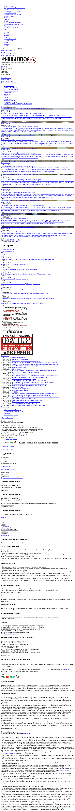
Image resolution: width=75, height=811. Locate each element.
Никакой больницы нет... (19, 367)
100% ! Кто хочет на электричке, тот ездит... (25, 366)
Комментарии (5, 356)
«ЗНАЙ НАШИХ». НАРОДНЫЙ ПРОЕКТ (18, 104)
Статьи (21, 9)
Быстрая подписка (6, 466)
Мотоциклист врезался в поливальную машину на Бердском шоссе (22, 303)
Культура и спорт (9, 92)
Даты (6, 97)
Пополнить (4, 517)
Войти (6, 29)
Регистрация (5, 526)
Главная (10, 6)
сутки (2, 252)
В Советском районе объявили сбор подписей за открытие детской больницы (25, 289)
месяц (2, 256)
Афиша (6, 19)
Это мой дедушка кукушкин (20, 359)
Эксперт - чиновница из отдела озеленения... (26, 402)
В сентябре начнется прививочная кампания (14, 264)
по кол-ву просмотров (7, 249)
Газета (18, 11)
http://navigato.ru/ (10, 753)
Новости (22, 8)
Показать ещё (5, 407)
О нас (6, 18)
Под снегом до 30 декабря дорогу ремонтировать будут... (29, 384)
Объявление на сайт (7, 450)
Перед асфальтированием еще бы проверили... (26, 372)
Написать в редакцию (11, 27)
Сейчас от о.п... (16, 369)
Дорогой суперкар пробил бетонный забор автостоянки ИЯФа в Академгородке (26, 274)
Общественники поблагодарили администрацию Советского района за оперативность (28, 298)
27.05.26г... (15, 392)
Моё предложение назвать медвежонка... (24, 398)
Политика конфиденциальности (14, 24)
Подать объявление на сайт (12, 14)
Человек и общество (10, 87)
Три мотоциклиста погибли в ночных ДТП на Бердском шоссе (20, 284)
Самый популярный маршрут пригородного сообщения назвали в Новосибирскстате (27, 259)
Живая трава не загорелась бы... (22, 388)
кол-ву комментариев (7, 251)
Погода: (3, 66)
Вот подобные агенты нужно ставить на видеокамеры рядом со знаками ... (35, 393)
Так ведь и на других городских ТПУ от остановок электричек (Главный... (35, 364)
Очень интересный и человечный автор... (25, 403)
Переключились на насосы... (20, 390)
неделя (3, 254)
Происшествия (9, 86)
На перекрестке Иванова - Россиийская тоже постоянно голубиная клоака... (35, 397)
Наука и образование (10, 91)
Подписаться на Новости (12, 8)
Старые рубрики (9, 100)
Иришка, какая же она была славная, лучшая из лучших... (30, 385)
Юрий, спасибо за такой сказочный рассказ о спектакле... (29, 380)
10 (14, 240)
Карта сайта (8, 26)
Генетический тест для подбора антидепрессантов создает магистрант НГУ (24, 293)
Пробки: (3, 68)
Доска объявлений (10, 13)
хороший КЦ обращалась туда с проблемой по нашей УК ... (30, 377)
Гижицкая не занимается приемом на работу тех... (27, 400)
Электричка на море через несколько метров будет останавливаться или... (35, 370)
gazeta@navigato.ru (11, 439)
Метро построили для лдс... (20, 357)
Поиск (6, 6)
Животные (7, 94)
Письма (6, 95)
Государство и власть (11, 89)
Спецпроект (8, 99)
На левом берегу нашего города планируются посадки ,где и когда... (33, 382)
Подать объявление (10, 11)
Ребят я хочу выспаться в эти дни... (23, 374)
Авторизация (5, 535)
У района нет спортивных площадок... (24, 379)
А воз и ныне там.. (17, 387)
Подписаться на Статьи (11, 9)
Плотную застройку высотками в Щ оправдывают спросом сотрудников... (35, 362)
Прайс (6, 21)
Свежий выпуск (6, 78)
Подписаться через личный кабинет (12, 478)
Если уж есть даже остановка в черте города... (26, 361)
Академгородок (9, 16)
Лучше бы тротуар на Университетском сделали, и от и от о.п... (31, 395)
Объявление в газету (7, 446)
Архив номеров (6, 79)
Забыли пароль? (6, 528)
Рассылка (6, 457)
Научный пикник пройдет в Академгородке (14, 279)
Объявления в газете (9, 463)
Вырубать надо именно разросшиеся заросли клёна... (28, 405)
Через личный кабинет (8, 469)
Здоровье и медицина (11, 102)
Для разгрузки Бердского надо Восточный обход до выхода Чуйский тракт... (35, 375)
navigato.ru (65, 669)
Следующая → (15, 241)
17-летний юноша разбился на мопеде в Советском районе (19, 269)
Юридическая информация (12, 22)
